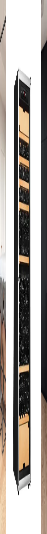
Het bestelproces (5, 519)
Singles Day (4, 522)
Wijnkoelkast (4, 515)
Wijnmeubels (4, 516)
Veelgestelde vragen (5, 517)
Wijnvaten (4, 517)
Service (4, 518)
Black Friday (4, 521)
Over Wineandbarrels (5, 520)
